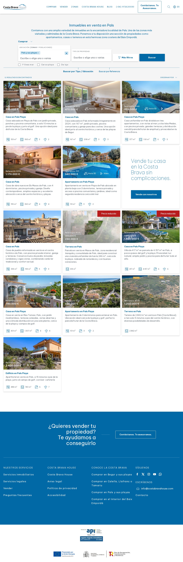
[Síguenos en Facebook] (137, 474)
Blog (110, 7)
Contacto (142, 495)
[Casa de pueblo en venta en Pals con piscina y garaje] (32, 226)
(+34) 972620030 (125, 7)
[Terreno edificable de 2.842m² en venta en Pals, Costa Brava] (151, 291)
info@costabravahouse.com (157, 488)
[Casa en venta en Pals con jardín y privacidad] (32, 291)
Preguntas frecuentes (17, 495)
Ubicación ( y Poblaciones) (35, 47)
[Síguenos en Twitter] (143, 474)
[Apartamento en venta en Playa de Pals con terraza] (91, 162)
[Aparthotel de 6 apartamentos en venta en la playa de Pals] (32, 353)
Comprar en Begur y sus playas (112, 474)
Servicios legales (14, 481)
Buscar (152, 57)
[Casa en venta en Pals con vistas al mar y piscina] (151, 97)
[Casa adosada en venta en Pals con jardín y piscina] (91, 97)
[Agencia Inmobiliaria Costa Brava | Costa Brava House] (14, 7)
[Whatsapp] (160, 474)
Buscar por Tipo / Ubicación (78, 71)
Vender (64, 7)
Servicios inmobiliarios (18, 474)
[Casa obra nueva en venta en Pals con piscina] (32, 162)
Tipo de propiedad (81, 51)
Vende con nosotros (146, 194)
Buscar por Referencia (109, 71)
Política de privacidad (62, 488)
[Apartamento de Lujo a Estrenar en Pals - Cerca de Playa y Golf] (91, 291)
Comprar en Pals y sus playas (111, 492)
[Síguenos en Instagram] (149, 474)
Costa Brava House (93, 7)
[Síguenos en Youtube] (154, 474)
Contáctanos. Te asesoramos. (150, 7)
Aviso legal (54, 481)
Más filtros (127, 57)
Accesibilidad (56, 495)
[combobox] (43, 57)
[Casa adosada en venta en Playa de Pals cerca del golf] (32, 97)
